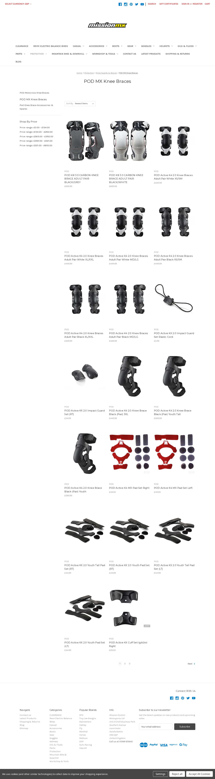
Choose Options (85, 146)
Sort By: (69, 103)
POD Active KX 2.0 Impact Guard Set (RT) (84, 412)
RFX (81, 715)
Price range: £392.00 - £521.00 (36, 140)
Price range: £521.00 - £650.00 (36, 145)
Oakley (82, 725)
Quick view (82, 135)
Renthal (83, 731)
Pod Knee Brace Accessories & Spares (36, 107)
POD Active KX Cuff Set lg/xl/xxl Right (128, 644)
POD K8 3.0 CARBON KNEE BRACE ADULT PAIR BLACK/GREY (81, 179)
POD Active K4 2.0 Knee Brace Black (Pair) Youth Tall (173, 412)
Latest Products (151, 53)
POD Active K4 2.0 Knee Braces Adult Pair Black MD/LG (128, 335)
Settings (160, 774)
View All (83, 748)
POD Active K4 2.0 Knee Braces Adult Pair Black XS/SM (173, 257)
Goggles (146, 46)
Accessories (96, 46)
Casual (77, 46)
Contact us (129, 53)
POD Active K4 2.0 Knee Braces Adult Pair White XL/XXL (83, 257)
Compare (84, 141)
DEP (81, 741)
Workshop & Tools (103, 53)
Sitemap (24, 728)
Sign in (185, 4)
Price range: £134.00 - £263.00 (36, 131)
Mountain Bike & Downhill (68, 53)
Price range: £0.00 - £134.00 (35, 127)
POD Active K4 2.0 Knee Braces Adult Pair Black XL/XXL (83, 335)
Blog (18, 61)
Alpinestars (85, 721)
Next (190, 664)
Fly (80, 728)
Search (152, 4)
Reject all (177, 774)
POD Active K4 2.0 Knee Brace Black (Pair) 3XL (128, 412)
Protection (37, 53)
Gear (130, 46)
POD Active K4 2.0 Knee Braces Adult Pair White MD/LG (128, 257)
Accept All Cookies (199, 774)
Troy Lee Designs (87, 718)
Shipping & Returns (178, 53)
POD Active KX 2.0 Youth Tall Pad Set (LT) (174, 567)
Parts (19, 53)
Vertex (82, 735)
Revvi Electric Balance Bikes (50, 46)
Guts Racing (85, 744)
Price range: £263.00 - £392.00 (36, 136)
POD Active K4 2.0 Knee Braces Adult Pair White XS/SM (173, 177)
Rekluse (83, 738)
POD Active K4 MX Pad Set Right (129, 487)
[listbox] (85, 103)
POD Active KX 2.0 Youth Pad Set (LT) (84, 644)
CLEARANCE (22, 46)
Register (197, 4)
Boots (115, 46)
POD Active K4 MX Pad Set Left (173, 487)
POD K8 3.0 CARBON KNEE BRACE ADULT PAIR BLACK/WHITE (126, 179)
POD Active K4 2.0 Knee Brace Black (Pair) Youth (83, 489)
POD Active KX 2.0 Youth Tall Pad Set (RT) (84, 567)
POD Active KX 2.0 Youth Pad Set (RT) (129, 567)
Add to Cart (175, 146)
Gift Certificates (168, 4)
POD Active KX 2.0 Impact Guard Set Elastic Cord (174, 335)
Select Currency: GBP (17, 4)
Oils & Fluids (186, 46)
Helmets (164, 46)
